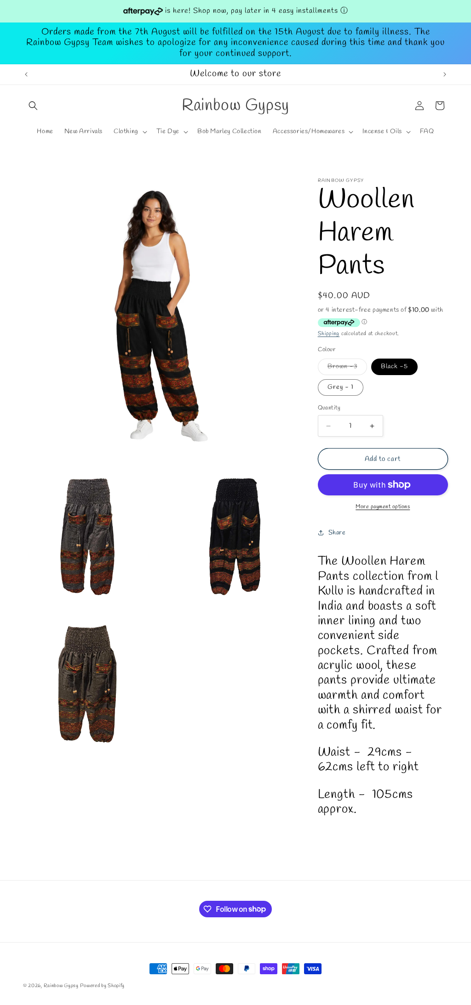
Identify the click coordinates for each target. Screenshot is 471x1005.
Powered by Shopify (102, 986)
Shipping (329, 333)
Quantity (329, 408)
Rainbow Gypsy (61, 986)
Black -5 (394, 366)
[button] (33, 105)
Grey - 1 (340, 387)
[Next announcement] (445, 74)
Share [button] (337, 532)
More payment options (383, 507)
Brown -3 (347, 368)
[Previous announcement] (26, 74)
